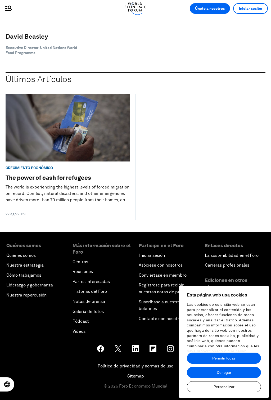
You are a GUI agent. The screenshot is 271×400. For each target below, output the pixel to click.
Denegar (224, 372)
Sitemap (135, 376)
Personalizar (224, 387)
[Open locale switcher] (7, 384)
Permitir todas (224, 358)
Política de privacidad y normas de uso (135, 365)
